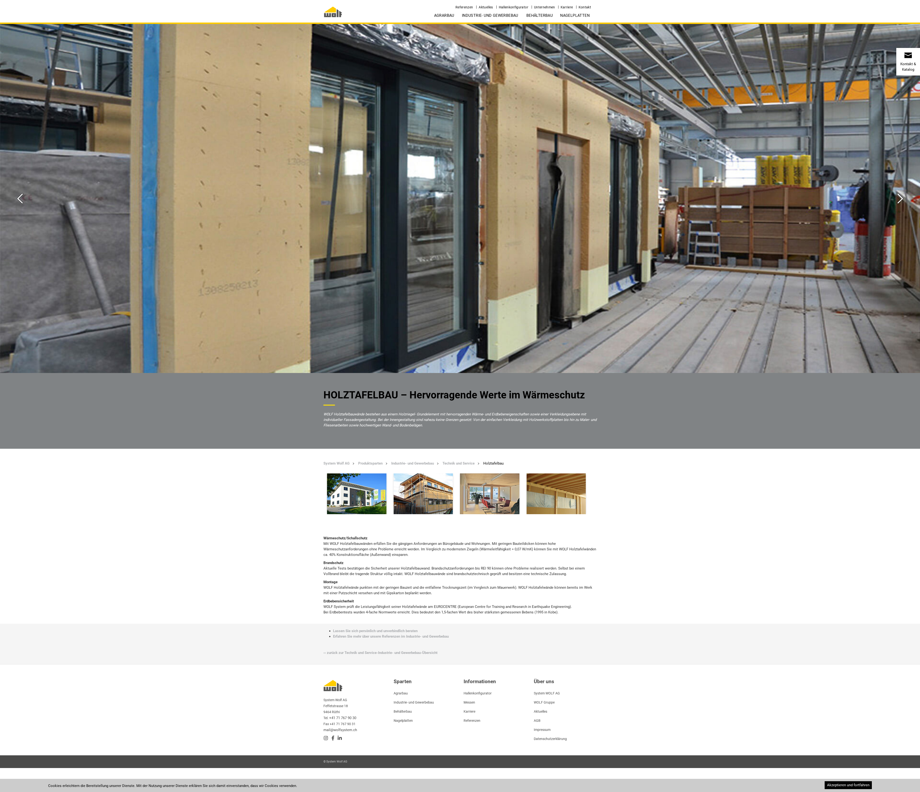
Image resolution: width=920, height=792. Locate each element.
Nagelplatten (575, 15)
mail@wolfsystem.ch (340, 730)
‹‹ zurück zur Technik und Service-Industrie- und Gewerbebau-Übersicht (380, 653)
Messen (469, 702)
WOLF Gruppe (544, 702)
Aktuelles (486, 7)
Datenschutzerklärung (550, 739)
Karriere (567, 7)
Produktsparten (370, 463)
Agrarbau (444, 15)
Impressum (542, 730)
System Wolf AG (336, 463)
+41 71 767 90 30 (342, 718)
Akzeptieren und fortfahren (848, 785)
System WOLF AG (547, 693)
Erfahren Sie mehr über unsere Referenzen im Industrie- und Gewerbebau (391, 636)
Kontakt (585, 7)
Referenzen (464, 7)
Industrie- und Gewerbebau (490, 15)
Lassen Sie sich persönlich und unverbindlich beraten (375, 631)
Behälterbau (539, 15)
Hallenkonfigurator (513, 7)
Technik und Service (459, 463)
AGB (537, 720)
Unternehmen (544, 7)
